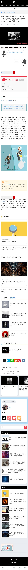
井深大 (17, 52)
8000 (3, 201)
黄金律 (12, 298)
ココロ (3, 371)
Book (18, 5)
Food (6, 5)
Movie (2, 5)
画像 (21, 52)
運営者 (8, 184)
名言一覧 (3, 72)
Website (19, 420)
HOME (15, 560)
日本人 (18, 371)
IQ (14, 2)
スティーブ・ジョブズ (6, 100)
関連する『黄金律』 (8, 86)
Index (14, 8)
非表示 (21, 79)
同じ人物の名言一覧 (8, 89)
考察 (4, 83)
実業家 (13, 52)
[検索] (25, 427)
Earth (10, 5)
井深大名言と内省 (11, 371)
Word (14, 5)
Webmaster (14, 562)
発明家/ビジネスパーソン (8, 373)
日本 (10, 52)
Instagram (9, 420)
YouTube (14, 420)
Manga (22, 5)
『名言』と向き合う (12, 367)
